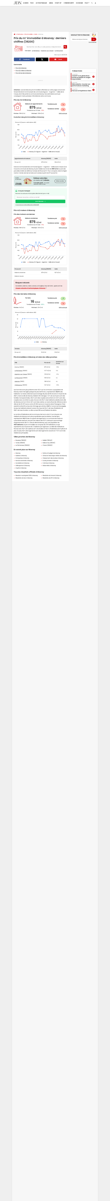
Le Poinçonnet (59, 50)
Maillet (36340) (47, 440)
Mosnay (17, 453)
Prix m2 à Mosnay (20, 68)
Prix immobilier (29, 34)
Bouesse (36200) (20, 440)
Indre (35, 34)
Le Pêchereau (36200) (22, 445)
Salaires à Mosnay (21, 455)
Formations (77, 71)
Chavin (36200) (47, 445)
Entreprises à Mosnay (22, 458)
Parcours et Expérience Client (81, 90)
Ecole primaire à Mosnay (50, 460)
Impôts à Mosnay (20, 468)
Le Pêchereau (36, 50)
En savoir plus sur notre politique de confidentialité (27, 204)
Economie (79, 3)
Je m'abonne (39, 201)
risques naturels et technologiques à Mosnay (30, 288)
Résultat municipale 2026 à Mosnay (26, 475)
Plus (86, 3)
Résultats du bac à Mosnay (23, 478)
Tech (32, 3)
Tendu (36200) (20, 442)
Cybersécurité (69, 3)
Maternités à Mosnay (49, 465)
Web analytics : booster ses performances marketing (81, 84)
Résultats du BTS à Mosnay (51, 478)
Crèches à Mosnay (48, 463)
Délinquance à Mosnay (22, 465)
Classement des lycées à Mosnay (53, 458)
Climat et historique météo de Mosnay (55, 455)
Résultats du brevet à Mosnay (52, 475)
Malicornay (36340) (49, 442)
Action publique (41, 3)
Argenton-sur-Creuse (47, 50)
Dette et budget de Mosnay (51, 453)
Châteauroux (18, 385)
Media (51, 3)
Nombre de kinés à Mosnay (24, 460)
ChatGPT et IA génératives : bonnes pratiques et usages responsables (81, 77)
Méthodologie (63, 113)
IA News (25, 3)
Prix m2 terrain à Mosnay (23, 73)
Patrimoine (20, 34)
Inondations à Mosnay (22, 463)
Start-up (58, 3)
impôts (63, 406)
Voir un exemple (92, 42)
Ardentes (17, 381)
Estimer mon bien (60, 181)
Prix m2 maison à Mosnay (23, 70)
